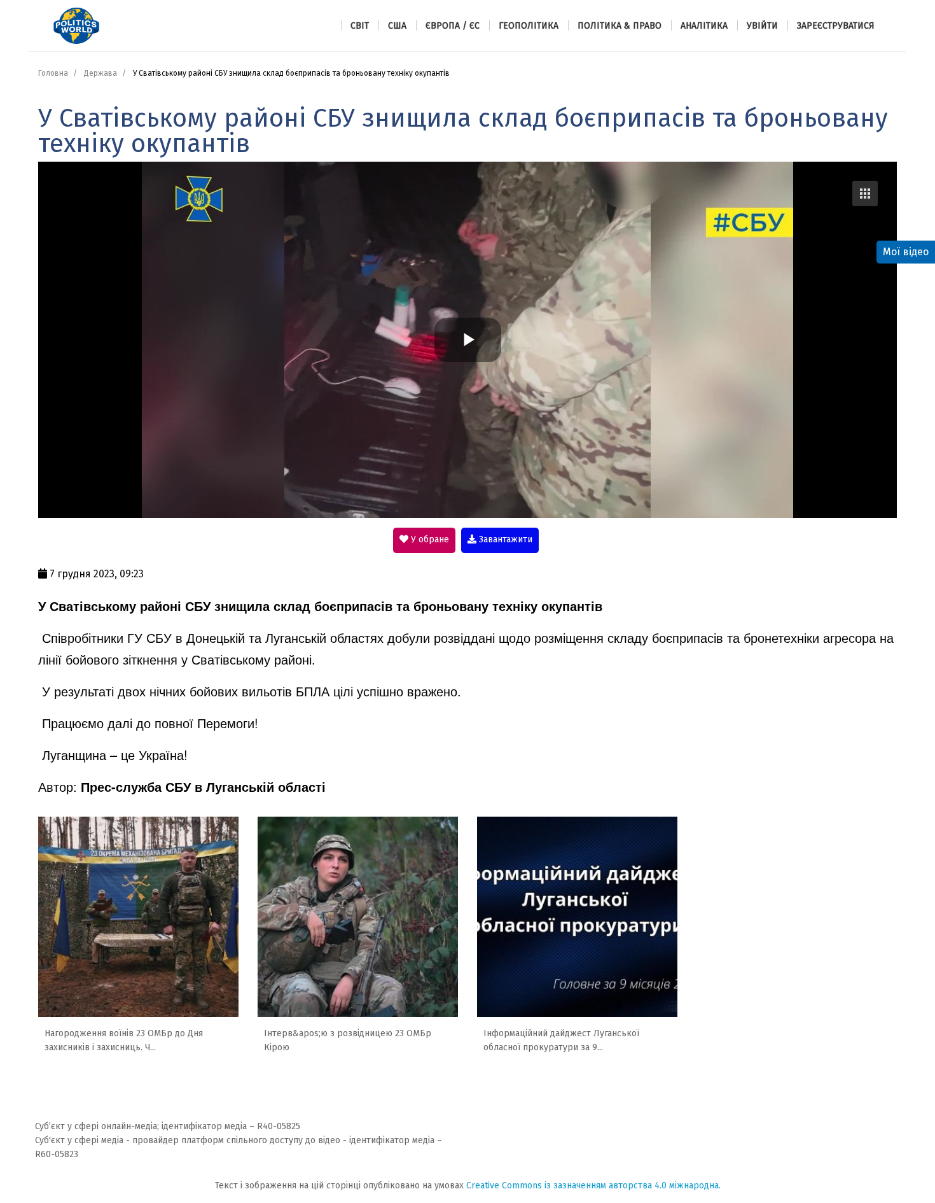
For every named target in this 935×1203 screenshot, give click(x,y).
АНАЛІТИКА (704, 25)
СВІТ (359, 25)
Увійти (762, 25)
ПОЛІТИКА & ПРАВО (619, 25)
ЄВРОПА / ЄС (453, 25)
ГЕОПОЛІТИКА (528, 25)
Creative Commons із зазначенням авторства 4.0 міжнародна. (593, 1185)
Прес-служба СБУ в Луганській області (203, 786)
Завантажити (504, 539)
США (397, 25)
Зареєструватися (836, 25)
